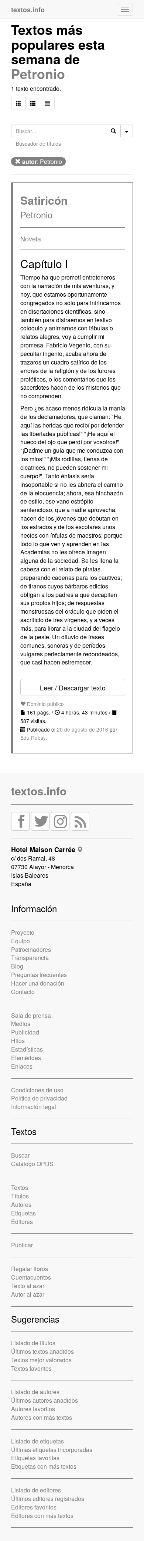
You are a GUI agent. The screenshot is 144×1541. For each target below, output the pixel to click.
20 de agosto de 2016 (82, 729)
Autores (21, 1204)
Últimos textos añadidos (42, 1351)
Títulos (20, 1196)
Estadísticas (27, 1049)
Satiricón (44, 200)
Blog (17, 966)
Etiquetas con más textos (43, 1466)
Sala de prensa (31, 1015)
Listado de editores (36, 1490)
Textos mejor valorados (41, 1360)
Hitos (18, 1040)
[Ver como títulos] (32, 103)
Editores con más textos (42, 1515)
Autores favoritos (33, 1409)
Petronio (38, 73)
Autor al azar (27, 1294)
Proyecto (22, 932)
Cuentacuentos (31, 1277)
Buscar (20, 1155)
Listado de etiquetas (37, 1441)
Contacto (23, 991)
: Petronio (42, 161)
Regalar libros (29, 1268)
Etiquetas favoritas (35, 1457)
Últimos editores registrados (47, 1498)
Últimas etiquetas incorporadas (51, 1449)
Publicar (22, 1245)
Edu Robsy (32, 737)
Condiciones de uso (37, 1090)
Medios (20, 1023)
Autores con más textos (41, 1417)
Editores (22, 1221)
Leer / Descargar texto (73, 687)
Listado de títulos (33, 1343)
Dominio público (44, 703)
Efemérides (26, 1057)
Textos (19, 1187)
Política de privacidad (39, 1098)
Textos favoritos (31, 1368)
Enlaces (21, 1066)
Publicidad (25, 1032)
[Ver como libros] (18, 103)
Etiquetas (23, 1213)
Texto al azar (27, 1285)
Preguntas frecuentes (39, 974)
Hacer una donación (37, 983)
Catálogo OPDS (32, 1163)
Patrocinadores (31, 949)
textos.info (38, 791)
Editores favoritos (33, 1507)
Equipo (20, 941)
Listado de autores (35, 1391)
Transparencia (30, 957)
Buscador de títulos (38, 143)
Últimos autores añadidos (44, 1400)
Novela (30, 238)
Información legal (33, 1106)
